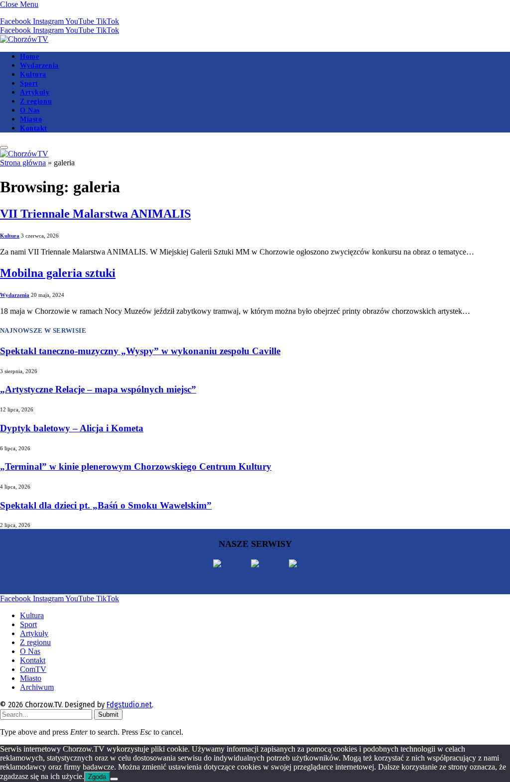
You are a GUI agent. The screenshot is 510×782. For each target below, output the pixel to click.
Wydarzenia (39, 65)
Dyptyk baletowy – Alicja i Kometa (71, 428)
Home (29, 56)
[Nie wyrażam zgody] (114, 779)
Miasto (31, 119)
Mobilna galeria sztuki (58, 272)
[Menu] (4, 147)
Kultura (33, 74)
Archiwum (37, 687)
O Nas (30, 110)
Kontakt (33, 128)
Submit (108, 714)
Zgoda (97, 777)
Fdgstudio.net (129, 704)
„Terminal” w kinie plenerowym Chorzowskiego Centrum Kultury (135, 466)
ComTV (33, 669)
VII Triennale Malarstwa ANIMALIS (95, 213)
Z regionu (36, 101)
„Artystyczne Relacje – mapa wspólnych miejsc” (98, 389)
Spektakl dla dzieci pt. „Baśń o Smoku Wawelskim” (106, 505)
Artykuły (35, 92)
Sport (29, 83)
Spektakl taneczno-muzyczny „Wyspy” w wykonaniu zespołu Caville (140, 351)
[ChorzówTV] (24, 39)
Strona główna (23, 162)
